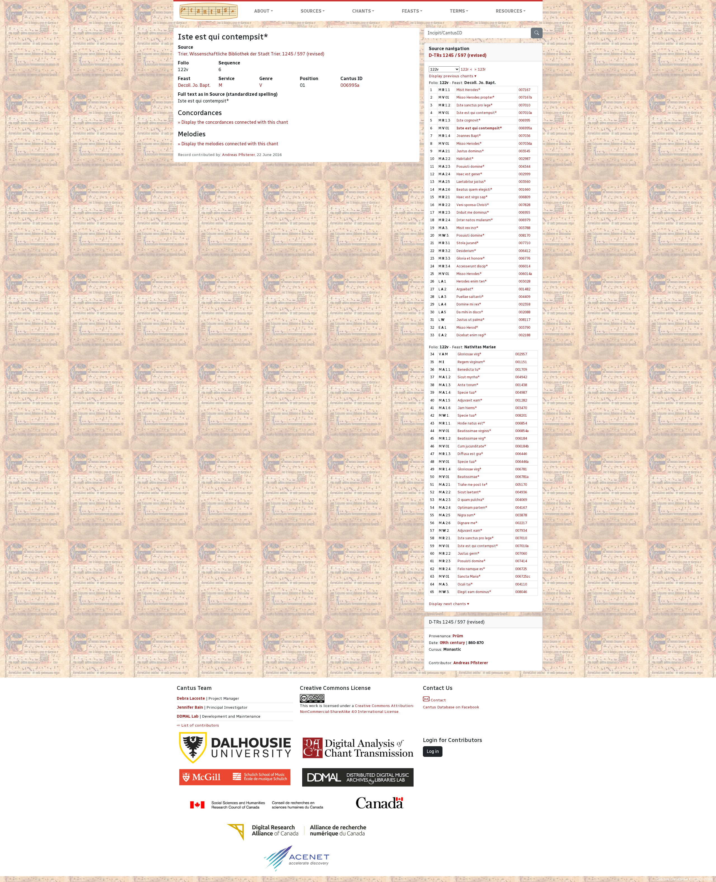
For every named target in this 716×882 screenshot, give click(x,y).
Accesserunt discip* (472, 266)
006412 (524, 251)
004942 (521, 377)
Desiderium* (466, 251)
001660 (524, 189)
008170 (524, 235)
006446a (522, 461)
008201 (521, 415)
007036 (524, 136)
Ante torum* (468, 385)
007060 (521, 553)
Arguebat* (464, 289)
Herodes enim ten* (471, 281)
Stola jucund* (467, 243)
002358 (524, 304)
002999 (524, 174)
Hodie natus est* (471, 423)
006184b (522, 446)
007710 (524, 243)
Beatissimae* (468, 477)
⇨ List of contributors (198, 725)
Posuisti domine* (470, 166)
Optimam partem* (472, 507)
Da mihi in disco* (469, 312)
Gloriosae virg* (469, 354)
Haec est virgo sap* (471, 197)
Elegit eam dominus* (474, 592)
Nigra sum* (466, 515)
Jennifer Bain (190, 707)
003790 (524, 327)
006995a (349, 85)
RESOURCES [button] (509, 11)
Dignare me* (467, 523)
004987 (521, 392)
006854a (522, 431)
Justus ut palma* (470, 320)
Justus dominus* (470, 151)
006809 (524, 197)
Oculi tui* (465, 584)
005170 (521, 484)
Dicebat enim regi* (471, 335)
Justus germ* (468, 553)
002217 (521, 523)
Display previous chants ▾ (452, 76)
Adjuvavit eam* (470, 400)
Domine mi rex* (468, 304)
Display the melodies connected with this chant (229, 143)
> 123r (480, 69)
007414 (521, 561)
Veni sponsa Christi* (472, 205)
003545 (524, 151)
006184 (521, 438)
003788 (524, 228)
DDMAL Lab (188, 716)
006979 (524, 220)
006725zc (522, 576)
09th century (452, 642)
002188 (524, 335)
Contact (438, 700)
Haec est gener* (469, 174)
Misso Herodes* (469, 143)
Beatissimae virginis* (474, 431)
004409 (524, 297)
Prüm (458, 636)
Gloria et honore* (470, 258)
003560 (524, 181)
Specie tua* (467, 392)
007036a (525, 143)
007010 (524, 105)
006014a (525, 274)
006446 (521, 454)
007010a (525, 113)
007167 (524, 90)
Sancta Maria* (469, 576)
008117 (524, 320)
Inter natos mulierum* (474, 220)
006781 (521, 469)
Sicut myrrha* (469, 377)
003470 (521, 408)
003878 (521, 515)
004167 (521, 507)
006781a (522, 477)
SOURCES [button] (311, 11)
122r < (466, 69)
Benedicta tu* (469, 369)
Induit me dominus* (472, 212)
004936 (521, 492)
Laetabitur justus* (471, 181)
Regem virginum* (471, 362)
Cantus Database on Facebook (451, 707)
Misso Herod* (467, 327)
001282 (521, 400)
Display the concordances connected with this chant (234, 122)
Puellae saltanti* (470, 297)
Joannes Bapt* (468, 136)
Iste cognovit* (468, 120)
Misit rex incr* (467, 228)
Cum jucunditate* (472, 446)
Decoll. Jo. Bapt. (194, 85)
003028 (524, 281)
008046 (521, 592)
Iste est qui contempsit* (476, 113)
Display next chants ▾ (449, 603)
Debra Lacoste (191, 698)
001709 (521, 369)
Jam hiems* (467, 408)
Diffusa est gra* (470, 454)
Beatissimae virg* (472, 438)
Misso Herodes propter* (475, 97)
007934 (521, 530)
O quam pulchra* (471, 500)
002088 (524, 312)
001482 (524, 289)
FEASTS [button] (410, 11)
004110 (521, 584)
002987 (524, 159)
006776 (524, 258)
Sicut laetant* (469, 492)
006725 (521, 569)
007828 (524, 205)
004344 (524, 166)
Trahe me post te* (472, 484)
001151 (521, 362)
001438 (521, 385)
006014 (524, 266)
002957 (521, 354)
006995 (524, 120)
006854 (521, 423)
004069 (521, 500)
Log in (433, 751)
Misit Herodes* (468, 90)
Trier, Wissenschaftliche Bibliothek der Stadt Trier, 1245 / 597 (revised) (251, 54)
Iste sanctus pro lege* (474, 105)
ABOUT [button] (262, 11)
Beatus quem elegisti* (474, 189)
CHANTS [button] (361, 11)
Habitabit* (465, 159)
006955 (524, 212)
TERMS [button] (457, 11)
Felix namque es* (471, 569)
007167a (525, 97)
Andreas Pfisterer (238, 154)
